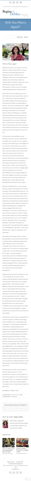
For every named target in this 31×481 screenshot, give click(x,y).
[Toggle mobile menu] (28, 16)
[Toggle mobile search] (24, 16)
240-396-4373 (6, 6)
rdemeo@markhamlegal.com (20, 6)
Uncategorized (5, 396)
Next (25, 37)
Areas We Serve (15, 469)
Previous (20, 37)
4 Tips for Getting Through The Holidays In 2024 (22, 450)
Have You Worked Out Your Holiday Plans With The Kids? (8, 450)
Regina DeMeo (7, 394)
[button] (3, 446)
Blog (21, 394)
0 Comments (14, 396)
